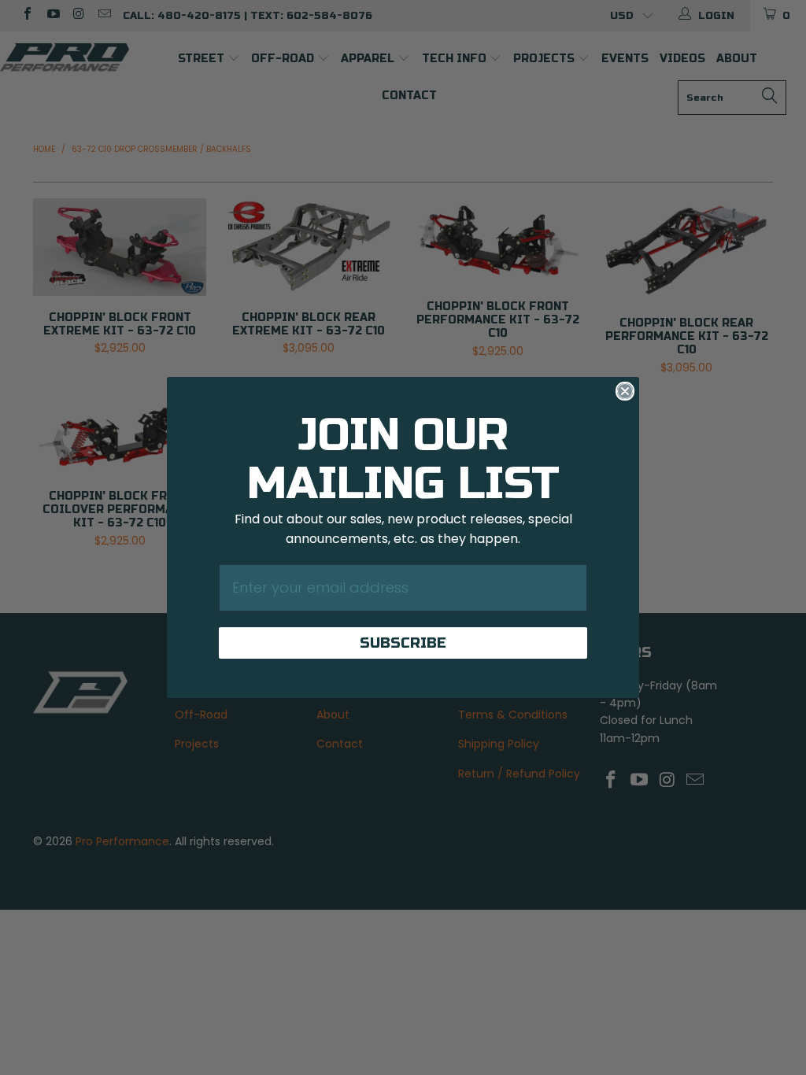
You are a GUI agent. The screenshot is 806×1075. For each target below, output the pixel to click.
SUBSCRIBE (403, 643)
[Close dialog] (625, 391)
